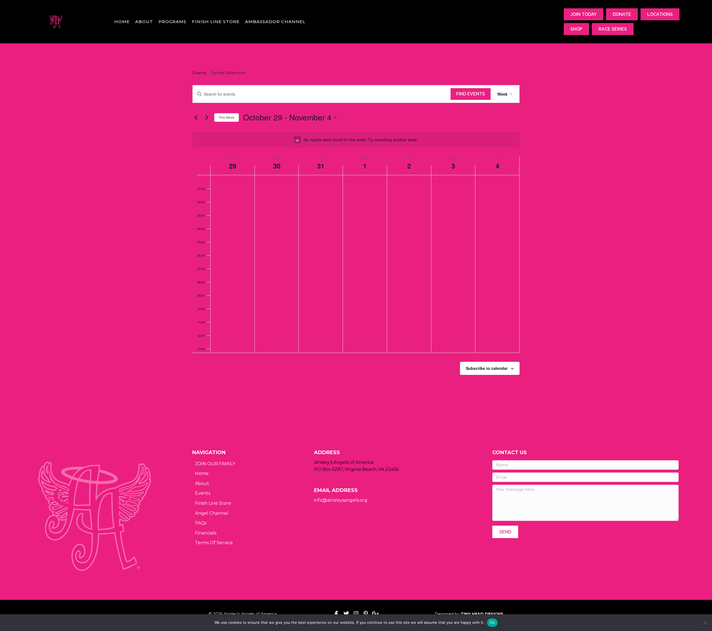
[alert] (356, 139)
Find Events (470, 93)
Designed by (469, 614)
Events (199, 72)
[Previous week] (195, 117)
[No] (705, 622)
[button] (505, 532)
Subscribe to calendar (487, 368)
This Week (226, 117)
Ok (492, 622)
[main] (356, 235)
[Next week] (206, 117)
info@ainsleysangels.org (340, 500)
